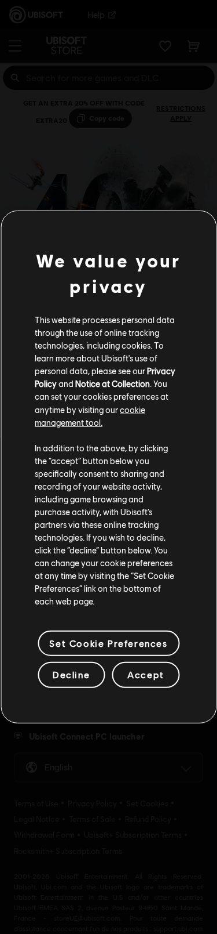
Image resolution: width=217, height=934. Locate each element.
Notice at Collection (112, 383)
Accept (145, 674)
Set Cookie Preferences (108, 643)
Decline (71, 674)
